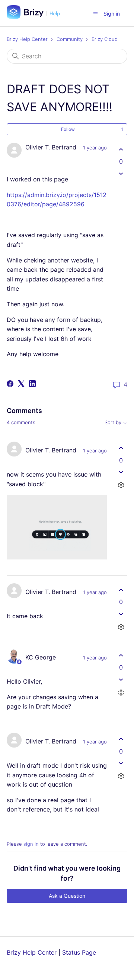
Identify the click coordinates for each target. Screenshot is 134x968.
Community (70, 39)
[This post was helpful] (120, 149)
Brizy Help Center (27, 39)
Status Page (79, 952)
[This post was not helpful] (120, 173)
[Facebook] (10, 383)
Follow (68, 129)
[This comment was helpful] (120, 448)
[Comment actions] (120, 485)
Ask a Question (67, 896)
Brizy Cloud (105, 39)
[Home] (36, 16)
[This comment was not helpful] (120, 472)
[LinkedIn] (32, 383)
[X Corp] (21, 383)
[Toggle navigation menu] (95, 13)
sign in (31, 844)
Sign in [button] (111, 13)
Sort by (114, 422)
